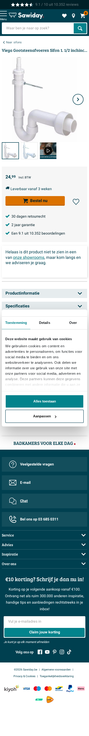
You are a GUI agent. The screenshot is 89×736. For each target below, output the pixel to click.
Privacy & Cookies (24, 676)
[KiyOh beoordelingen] (11, 688)
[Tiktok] (69, 652)
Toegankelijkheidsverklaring (57, 676)
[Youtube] (47, 652)
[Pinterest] (54, 652)
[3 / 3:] (48, 150)
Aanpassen (42, 416)
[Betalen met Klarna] (81, 688)
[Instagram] (62, 652)
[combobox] (38, 28)
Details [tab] (44, 323)
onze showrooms (28, 257)
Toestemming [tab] (16, 323)
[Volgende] (78, 99)
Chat (24, 501)
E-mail (25, 482)
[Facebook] (40, 652)
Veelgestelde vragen (37, 464)
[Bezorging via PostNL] (50, 699)
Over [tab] (73, 323)
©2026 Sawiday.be (25, 670)
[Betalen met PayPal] (70, 688)
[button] (76, 202)
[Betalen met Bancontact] (59, 688)
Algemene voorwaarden (56, 670)
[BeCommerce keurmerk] (39, 699)
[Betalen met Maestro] (37, 688)
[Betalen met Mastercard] (48, 688)
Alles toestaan (44, 401)
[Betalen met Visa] (26, 688)
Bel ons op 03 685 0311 (39, 519)
